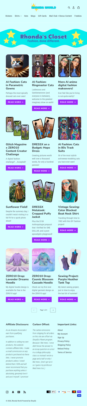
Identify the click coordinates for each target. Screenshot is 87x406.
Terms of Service (65, 352)
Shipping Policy (64, 345)
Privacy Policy (63, 341)
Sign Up (61, 337)
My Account (63, 334)
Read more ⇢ (15, 102)
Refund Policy (63, 348)
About (60, 330)
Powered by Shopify (29, 401)
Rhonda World (17, 401)
